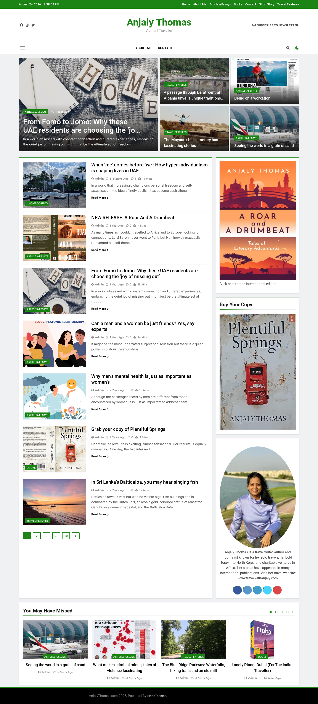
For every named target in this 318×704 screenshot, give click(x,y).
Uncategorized (37, 203)
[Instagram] (247, 590)
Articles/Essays (220, 4)
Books (238, 4)
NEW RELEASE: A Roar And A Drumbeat (132, 217)
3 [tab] (282, 612)
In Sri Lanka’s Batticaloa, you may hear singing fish (144, 482)
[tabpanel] (55, 647)
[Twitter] (267, 590)
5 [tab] (293, 612)
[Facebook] (237, 590)
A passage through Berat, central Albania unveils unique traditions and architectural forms (192, 98)
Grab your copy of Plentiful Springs (128, 429)
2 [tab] (276, 612)
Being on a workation (252, 98)
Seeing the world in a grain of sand (264, 145)
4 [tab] (287, 612)
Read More (98, 197)
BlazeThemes (156, 696)
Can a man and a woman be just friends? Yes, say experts (77, 126)
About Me (199, 4)
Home (186, 4)
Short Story (266, 4)
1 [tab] (271, 612)
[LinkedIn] (257, 590)
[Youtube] (277, 590)
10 (66, 536)
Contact (250, 4)
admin (99, 178)
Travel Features (288, 4)
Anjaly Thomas (159, 22)
